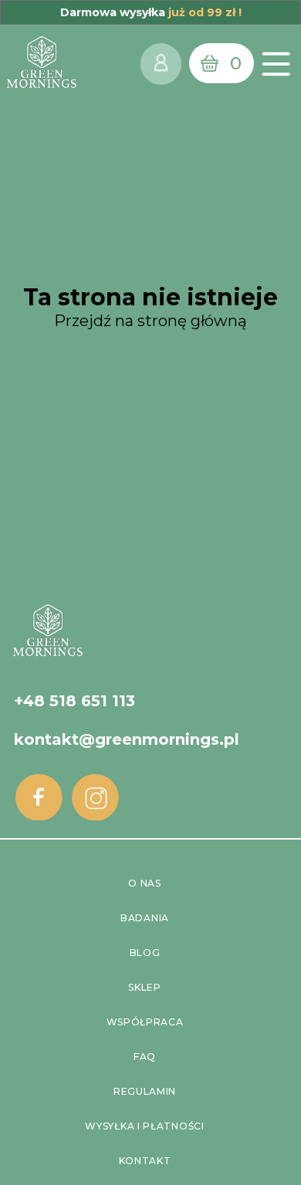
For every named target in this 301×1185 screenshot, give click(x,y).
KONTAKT (145, 1160)
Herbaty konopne (150, 570)
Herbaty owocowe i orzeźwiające (150, 639)
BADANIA (144, 918)
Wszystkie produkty (151, 685)
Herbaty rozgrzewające (150, 662)
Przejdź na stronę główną (150, 320)
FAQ (145, 1056)
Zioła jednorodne (150, 616)
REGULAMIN (144, 1091)
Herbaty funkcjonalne (150, 593)
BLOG (145, 952)
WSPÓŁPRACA (145, 1022)
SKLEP (144, 987)
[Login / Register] (160, 63)
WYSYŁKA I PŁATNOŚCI (144, 1126)
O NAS (144, 883)
